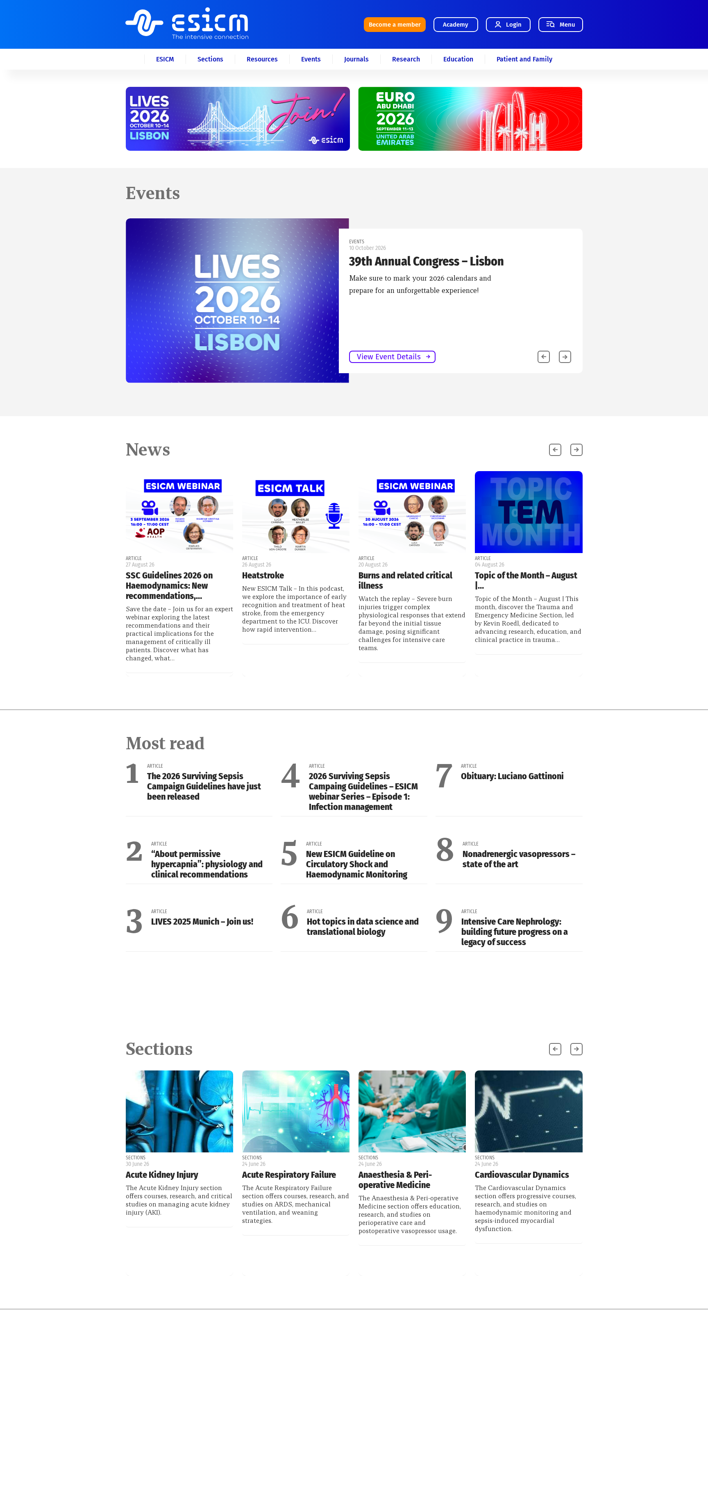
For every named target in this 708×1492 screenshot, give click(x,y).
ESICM (165, 59)
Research (406, 59)
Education (458, 59)
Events (311, 59)
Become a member (395, 24)
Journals (356, 59)
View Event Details (389, 356)
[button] (565, 357)
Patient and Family (524, 59)
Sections (210, 59)
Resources (262, 59)
